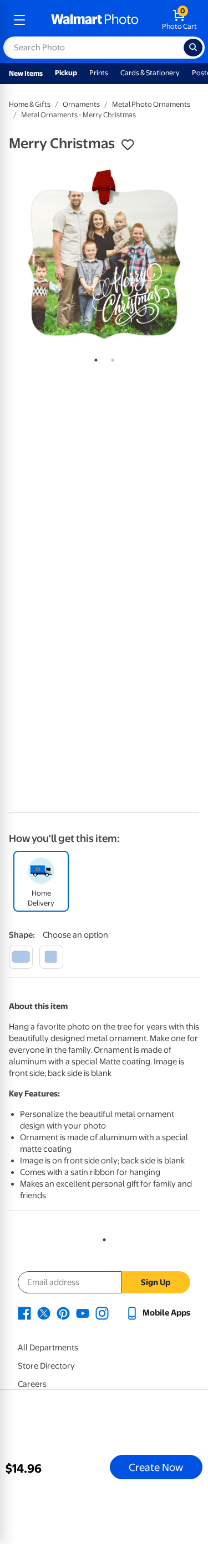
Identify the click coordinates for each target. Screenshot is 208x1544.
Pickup (66, 73)
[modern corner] (21, 957)
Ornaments (81, 104)
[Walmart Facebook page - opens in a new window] (24, 1313)
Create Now (156, 1467)
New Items (26, 73)
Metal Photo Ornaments (151, 104)
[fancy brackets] (51, 957)
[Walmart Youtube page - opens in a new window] (82, 1313)
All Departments (48, 1348)
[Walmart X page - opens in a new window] (43, 1313)
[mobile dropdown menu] (19, 20)
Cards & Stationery (150, 73)
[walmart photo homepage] (94, 20)
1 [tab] (93, 357)
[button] (127, 145)
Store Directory (46, 1366)
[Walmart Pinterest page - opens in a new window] (63, 1313)
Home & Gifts (29, 104)
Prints (98, 73)
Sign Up (155, 1282)
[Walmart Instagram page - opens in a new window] (102, 1313)
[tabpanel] (104, 254)
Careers (32, 1384)
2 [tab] (110, 357)
